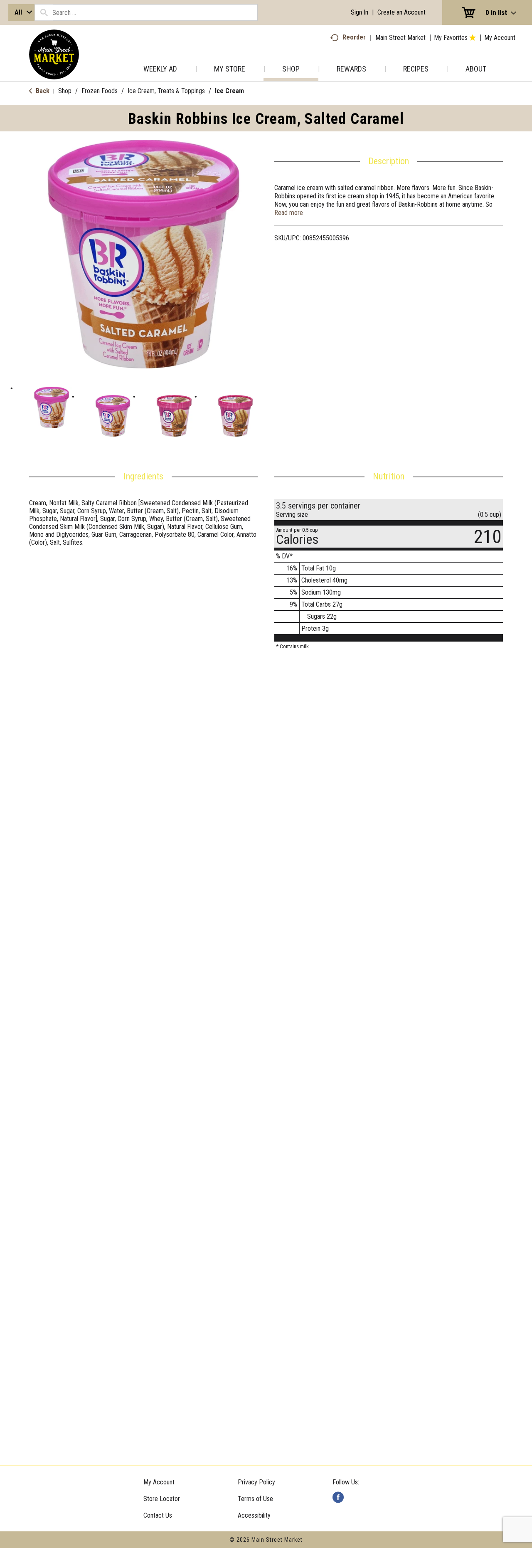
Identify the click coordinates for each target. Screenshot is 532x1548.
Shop (64, 91)
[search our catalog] (43, 12)
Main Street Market (400, 38)
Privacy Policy (256, 1482)
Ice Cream (229, 91)
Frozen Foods (99, 91)
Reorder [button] (354, 37)
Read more (288, 213)
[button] (51, 407)
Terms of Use (255, 1499)
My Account (159, 1482)
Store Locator (161, 1499)
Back (41, 91)
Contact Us (157, 1515)
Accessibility (254, 1515)
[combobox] (21, 12)
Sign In (359, 12)
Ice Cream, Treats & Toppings (166, 91)
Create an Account (401, 12)
